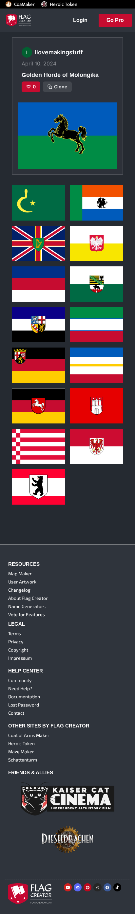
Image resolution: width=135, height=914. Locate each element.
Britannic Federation (33, 235)
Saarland (22, 316)
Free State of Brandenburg (85, 436)
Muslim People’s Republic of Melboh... (34, 193)
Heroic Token (63, 4)
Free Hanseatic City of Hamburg (94, 396)
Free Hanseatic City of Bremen (35, 436)
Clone (60, 86)
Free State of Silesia (92, 235)
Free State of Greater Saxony (93, 274)
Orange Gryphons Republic (89, 193)
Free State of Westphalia (96, 316)
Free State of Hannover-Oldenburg (37, 396)
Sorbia (20, 276)
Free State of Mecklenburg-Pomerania (96, 355)
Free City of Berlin (31, 479)
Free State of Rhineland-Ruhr (37, 355)
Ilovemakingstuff (27, 203)
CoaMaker (24, 4)
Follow (38, 214)
